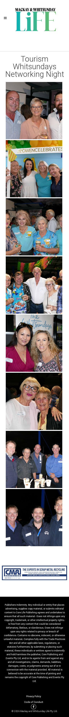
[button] (6, 18)
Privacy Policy (33, 696)
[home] (34, 19)
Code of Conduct (33, 702)
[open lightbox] (34, 110)
